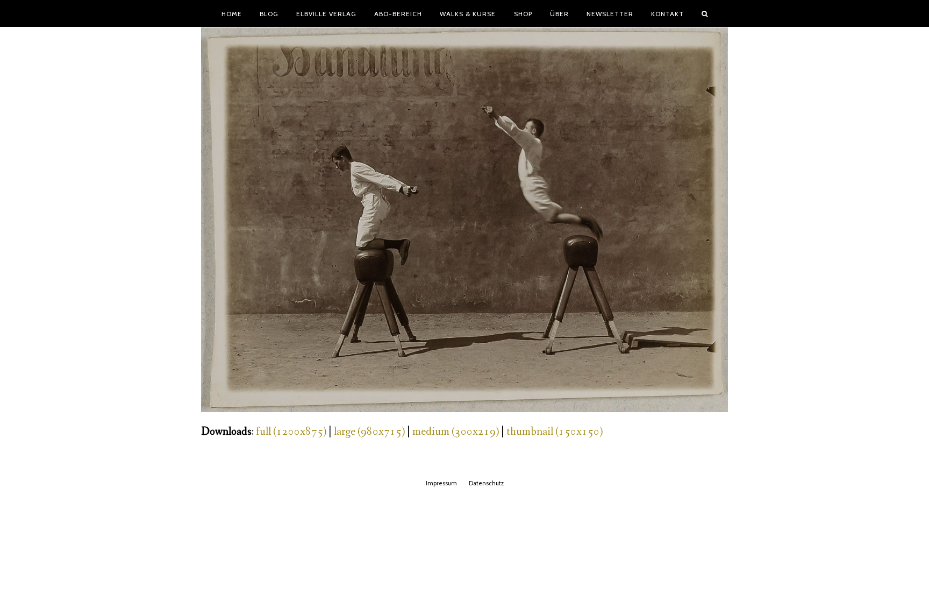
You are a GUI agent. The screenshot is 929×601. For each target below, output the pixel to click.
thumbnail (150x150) (554, 432)
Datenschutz (486, 483)
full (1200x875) (291, 432)
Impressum (441, 483)
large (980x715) (369, 432)
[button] (705, 13)
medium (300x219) (455, 432)
